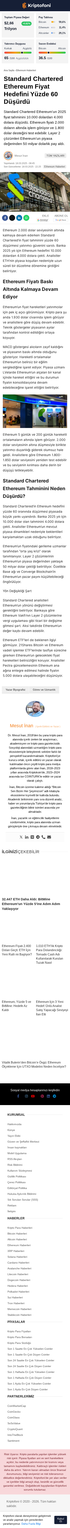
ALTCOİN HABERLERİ (18, 46)
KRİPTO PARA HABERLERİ (21, 30)
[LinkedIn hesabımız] (48, 1522)
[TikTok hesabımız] (35, 1522)
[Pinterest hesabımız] (42, 1522)
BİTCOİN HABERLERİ (18, 38)
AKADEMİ (11, 53)
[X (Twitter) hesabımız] (14, 1522)
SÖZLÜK (10, 61)
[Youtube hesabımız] (28, 1522)
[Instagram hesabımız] (21, 1522)
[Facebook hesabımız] (7, 1522)
